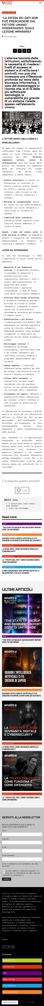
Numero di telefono (8, 855)
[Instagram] (8, 947)
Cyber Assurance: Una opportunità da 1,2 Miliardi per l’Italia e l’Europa (20, 572)
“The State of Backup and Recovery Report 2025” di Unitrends (21, 528)
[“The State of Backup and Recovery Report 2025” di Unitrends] (22, 613)
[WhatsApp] (24, 51)
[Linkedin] (29, 51)
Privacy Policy (24, 1002)
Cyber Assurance (9, 567)
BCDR (4, 524)
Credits (32, 1002)
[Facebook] (15, 51)
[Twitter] (20, 51)
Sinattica (5, 939)
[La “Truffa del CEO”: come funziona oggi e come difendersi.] (22, 771)
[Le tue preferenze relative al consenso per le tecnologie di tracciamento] (10, 1002)
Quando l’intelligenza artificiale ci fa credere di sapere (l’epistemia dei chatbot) (21, 539)
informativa (13, 864)
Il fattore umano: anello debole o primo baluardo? (21, 505)
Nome (4, 830)
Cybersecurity (9, 13)
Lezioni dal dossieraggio (18, 508)
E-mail (4, 847)
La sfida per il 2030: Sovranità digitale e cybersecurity (20, 550)
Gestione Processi (10, 534)
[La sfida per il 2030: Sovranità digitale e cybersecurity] (22, 720)
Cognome (5, 839)
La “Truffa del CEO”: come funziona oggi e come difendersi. (21, 561)
